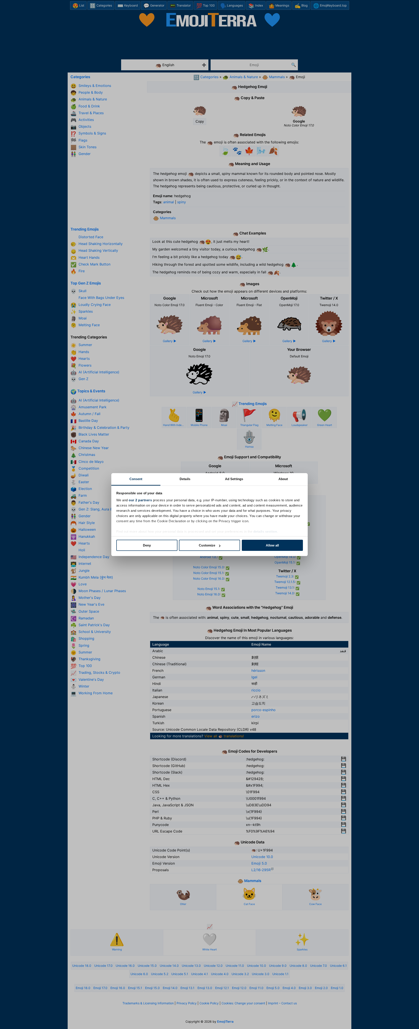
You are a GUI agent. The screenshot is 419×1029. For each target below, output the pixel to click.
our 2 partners (140, 500)
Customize (207, 545)
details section (265, 531)
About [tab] (283, 479)
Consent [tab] (136, 479)
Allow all (272, 545)
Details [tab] (185, 479)
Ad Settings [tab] (234, 479)
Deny (147, 545)
